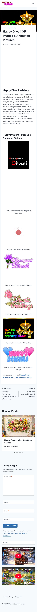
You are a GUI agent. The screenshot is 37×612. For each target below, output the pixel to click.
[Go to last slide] (5, 433)
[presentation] (18, 426)
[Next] (32, 433)
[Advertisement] (18, 66)
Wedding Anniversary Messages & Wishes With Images (9, 394)
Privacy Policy (8, 597)
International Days (9, 28)
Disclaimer (18, 597)
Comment (8, 477)
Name (6, 502)
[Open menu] (33, 3)
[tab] (14, 452)
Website (7, 520)
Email (6, 511)
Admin (6, 44)
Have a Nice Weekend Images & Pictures (28, 392)
